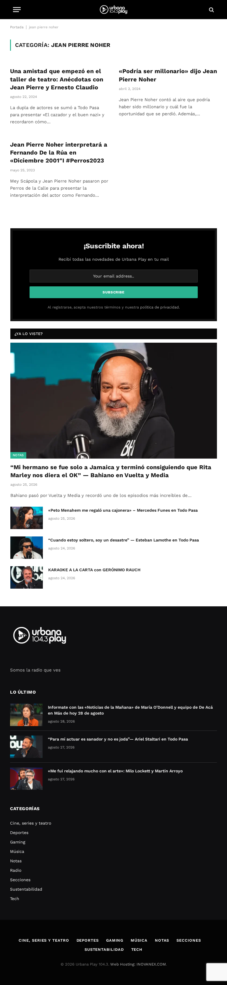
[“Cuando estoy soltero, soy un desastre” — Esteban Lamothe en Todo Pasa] (26, 547)
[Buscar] (211, 9)
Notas (18, 455)
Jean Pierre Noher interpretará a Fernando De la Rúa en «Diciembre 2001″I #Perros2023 (58, 152)
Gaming (17, 842)
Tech (14, 898)
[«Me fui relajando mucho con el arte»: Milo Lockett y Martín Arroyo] (26, 778)
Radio (15, 870)
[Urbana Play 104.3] (113, 9)
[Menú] (17, 9)
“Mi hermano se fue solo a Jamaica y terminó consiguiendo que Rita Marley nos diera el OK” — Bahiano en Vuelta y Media (110, 471)
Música (17, 851)
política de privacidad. (160, 307)
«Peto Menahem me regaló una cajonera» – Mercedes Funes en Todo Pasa (123, 510)
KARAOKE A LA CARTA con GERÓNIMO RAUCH (94, 569)
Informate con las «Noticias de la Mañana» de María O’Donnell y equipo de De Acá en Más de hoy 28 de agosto (130, 710)
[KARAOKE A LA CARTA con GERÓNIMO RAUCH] (26, 577)
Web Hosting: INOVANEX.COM (138, 964)
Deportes (19, 832)
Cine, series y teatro (30, 823)
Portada (17, 27)
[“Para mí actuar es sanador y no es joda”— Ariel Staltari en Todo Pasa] (26, 747)
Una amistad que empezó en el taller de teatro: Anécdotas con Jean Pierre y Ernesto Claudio (56, 79)
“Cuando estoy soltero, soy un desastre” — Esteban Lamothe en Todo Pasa (123, 540)
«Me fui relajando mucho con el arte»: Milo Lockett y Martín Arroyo (115, 771)
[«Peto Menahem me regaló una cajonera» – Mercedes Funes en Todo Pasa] (26, 518)
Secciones (20, 879)
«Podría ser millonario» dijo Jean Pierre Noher (168, 75)
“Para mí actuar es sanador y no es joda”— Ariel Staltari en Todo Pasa (118, 739)
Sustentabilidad (26, 889)
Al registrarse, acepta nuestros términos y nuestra (114, 307)
